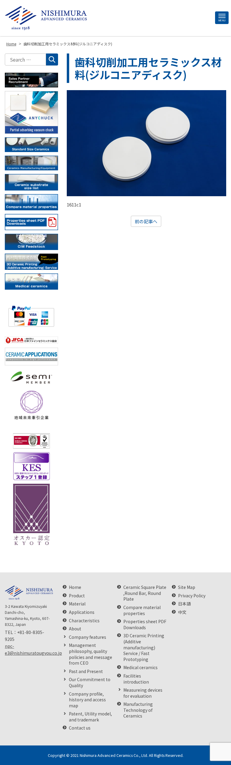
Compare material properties (142, 610)
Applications (81, 612)
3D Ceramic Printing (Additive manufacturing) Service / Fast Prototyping (143, 647)
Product (77, 596)
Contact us (80, 728)
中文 (182, 612)
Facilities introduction (136, 679)
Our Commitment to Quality (89, 682)
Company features (87, 637)
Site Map (186, 587)
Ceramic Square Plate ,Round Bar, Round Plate (144, 593)
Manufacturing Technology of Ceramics (138, 710)
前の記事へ (146, 221)
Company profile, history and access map (87, 700)
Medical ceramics (140, 667)
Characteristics (84, 620)
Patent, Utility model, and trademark (90, 717)
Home (75, 587)
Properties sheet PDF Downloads (144, 624)
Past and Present (86, 671)
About (75, 629)
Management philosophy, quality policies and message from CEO (90, 654)
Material (77, 604)
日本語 (184, 604)
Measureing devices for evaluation (142, 693)
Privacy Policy (191, 596)
